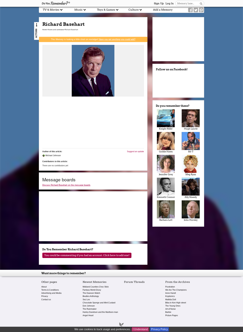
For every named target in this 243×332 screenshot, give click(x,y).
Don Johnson (89, 306)
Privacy (44, 296)
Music (78, 9)
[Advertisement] (93, 122)
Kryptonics (170, 296)
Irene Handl (170, 293)
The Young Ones (172, 306)
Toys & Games (106, 9)
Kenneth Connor (166, 197)
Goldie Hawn (166, 151)
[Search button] (201, 3)
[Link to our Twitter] (196, 10)
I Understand (140, 329)
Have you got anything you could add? (117, 39)
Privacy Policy (159, 329)
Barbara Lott (165, 220)
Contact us (46, 299)
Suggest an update (135, 151)
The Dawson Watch (91, 293)
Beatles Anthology (91, 296)
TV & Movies (51, 9)
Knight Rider (166, 129)
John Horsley (191, 220)
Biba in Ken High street (175, 303)
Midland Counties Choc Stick (96, 287)
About (44, 287)
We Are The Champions (176, 290)
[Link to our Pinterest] (201, 10)
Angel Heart (88, 315)
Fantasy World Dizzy (92, 290)
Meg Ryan (190, 174)
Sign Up (159, 3)
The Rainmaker (90, 309)
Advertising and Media (51, 293)
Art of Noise (170, 309)
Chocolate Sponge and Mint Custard (99, 303)
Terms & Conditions (50, 290)
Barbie (168, 312)
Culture (133, 9)
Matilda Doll (170, 299)
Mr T (190, 151)
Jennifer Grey (166, 174)
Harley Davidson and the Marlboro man (100, 312)
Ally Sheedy (191, 197)
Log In (169, 3)
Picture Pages (171, 315)
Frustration (170, 287)
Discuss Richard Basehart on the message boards (66, 185)
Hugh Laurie (191, 129)
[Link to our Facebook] (190, 10)
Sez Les (86, 299)
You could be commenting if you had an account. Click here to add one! (86, 255)
